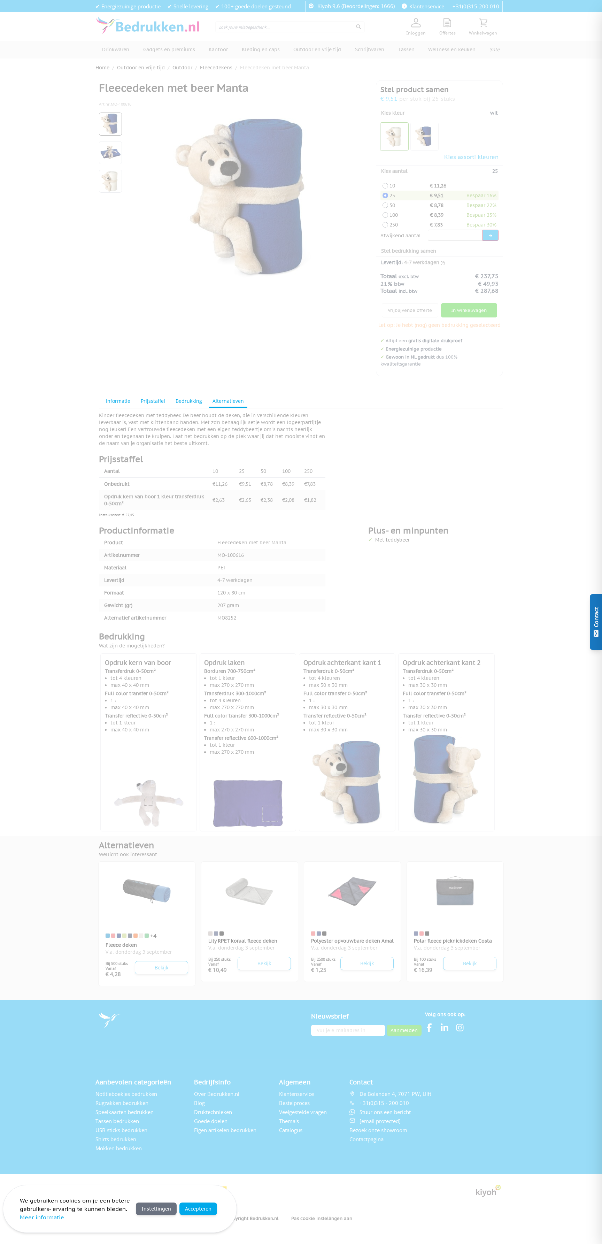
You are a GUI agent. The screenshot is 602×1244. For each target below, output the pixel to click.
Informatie (118, 401)
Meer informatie (42, 1217)
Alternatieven (228, 401)
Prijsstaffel (153, 401)
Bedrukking (189, 401)
